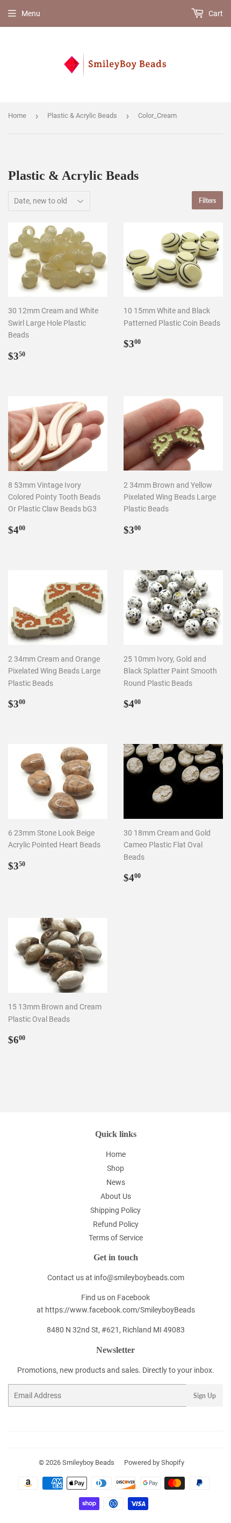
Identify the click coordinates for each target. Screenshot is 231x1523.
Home (17, 115)
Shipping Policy (115, 1210)
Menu (30, 13)
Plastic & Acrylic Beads (82, 115)
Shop (115, 1168)
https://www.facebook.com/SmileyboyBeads (120, 1310)
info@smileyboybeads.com (139, 1277)
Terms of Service (116, 1237)
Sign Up (204, 1396)
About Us (115, 1196)
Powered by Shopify (154, 1462)
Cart (215, 13)
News (115, 1182)
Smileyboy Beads (88, 1462)
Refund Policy (116, 1224)
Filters (207, 200)
